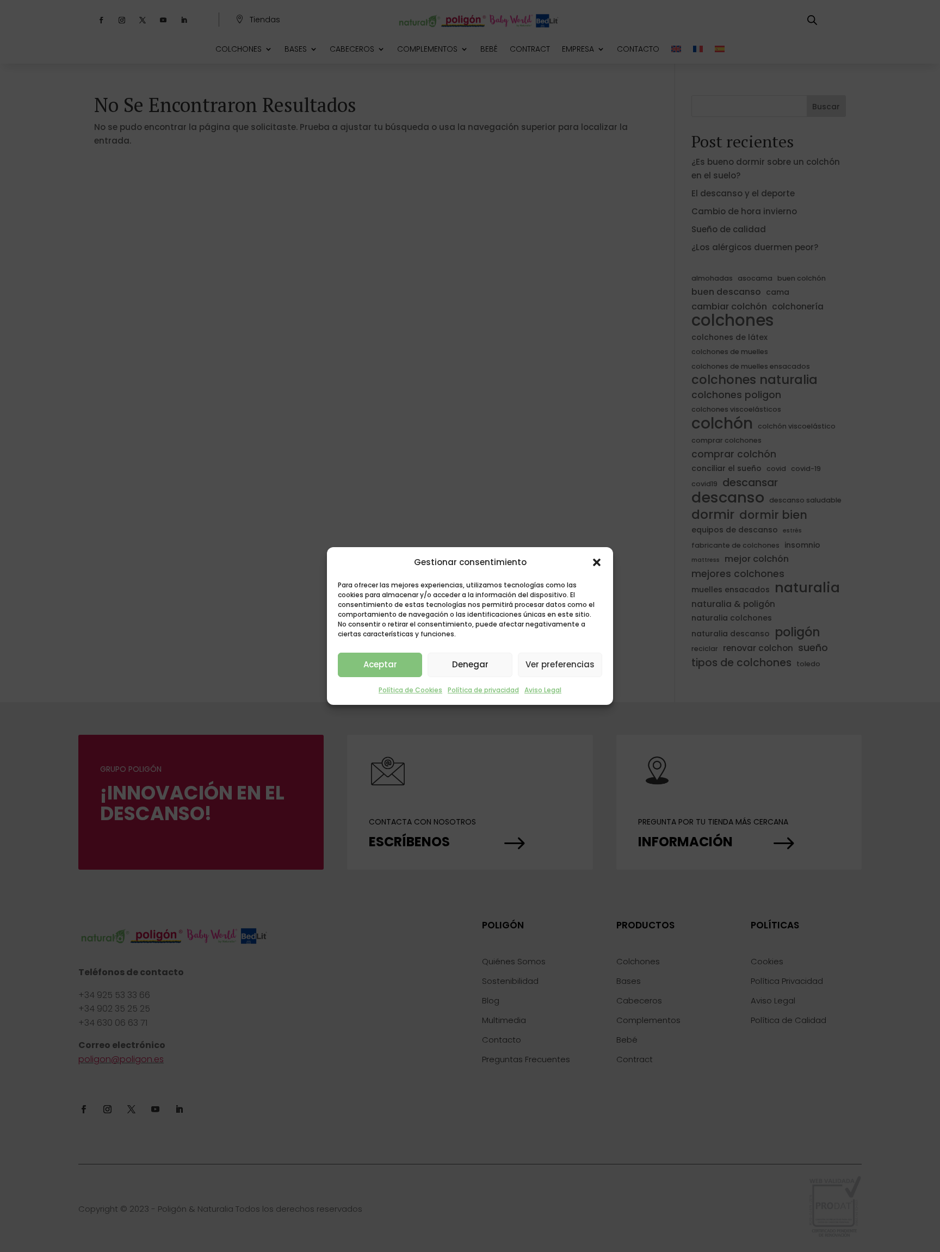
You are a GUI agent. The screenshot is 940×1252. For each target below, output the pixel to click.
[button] (596, 562)
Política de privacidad (483, 690)
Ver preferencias (560, 664)
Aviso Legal (542, 690)
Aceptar (380, 664)
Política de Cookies (410, 690)
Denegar (470, 664)
